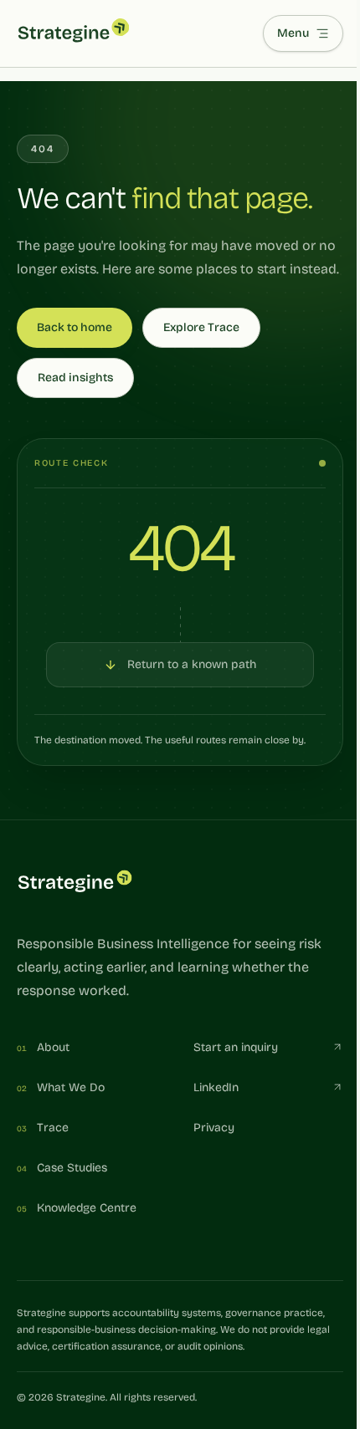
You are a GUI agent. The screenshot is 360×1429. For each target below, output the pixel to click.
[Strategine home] (73, 33)
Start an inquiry (235, 1047)
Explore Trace (201, 327)
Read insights (75, 377)
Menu (293, 33)
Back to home (74, 327)
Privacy (213, 1127)
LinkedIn (216, 1087)
